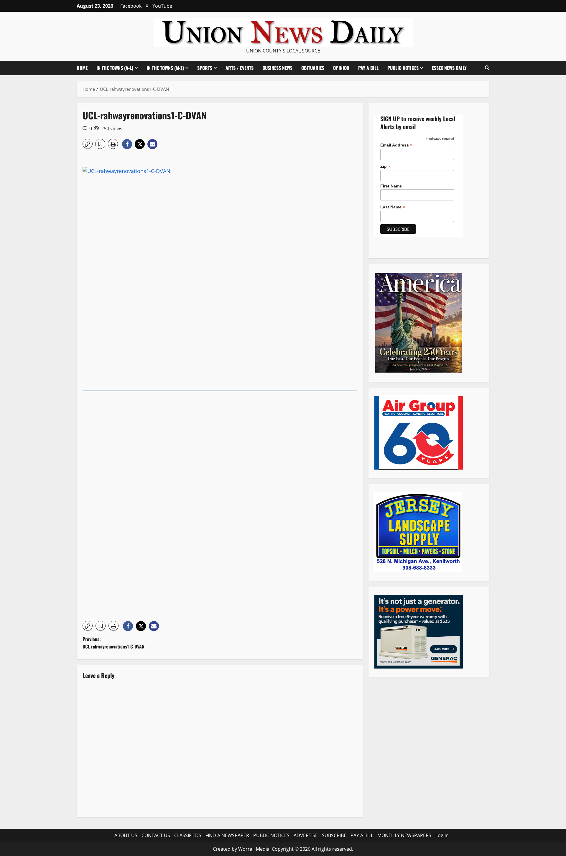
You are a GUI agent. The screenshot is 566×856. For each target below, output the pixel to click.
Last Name (392, 207)
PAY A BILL (368, 67)
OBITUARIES (312, 67)
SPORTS (204, 67)
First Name (391, 186)
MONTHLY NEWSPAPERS (404, 835)
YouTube (162, 6)
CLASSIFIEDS (187, 835)
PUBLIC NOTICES (271, 835)
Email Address (396, 145)
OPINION (341, 67)
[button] (487, 67)
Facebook (131, 6)
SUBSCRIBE (334, 835)
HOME (82, 67)
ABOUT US (125, 835)
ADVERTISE (306, 835)
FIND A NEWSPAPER (227, 835)
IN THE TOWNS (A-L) (114, 67)
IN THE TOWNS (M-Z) (165, 67)
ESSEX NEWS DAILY (449, 67)
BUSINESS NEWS (277, 67)
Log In (442, 835)
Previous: (113, 643)
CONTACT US (156, 835)
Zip (385, 166)
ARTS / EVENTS (240, 67)
